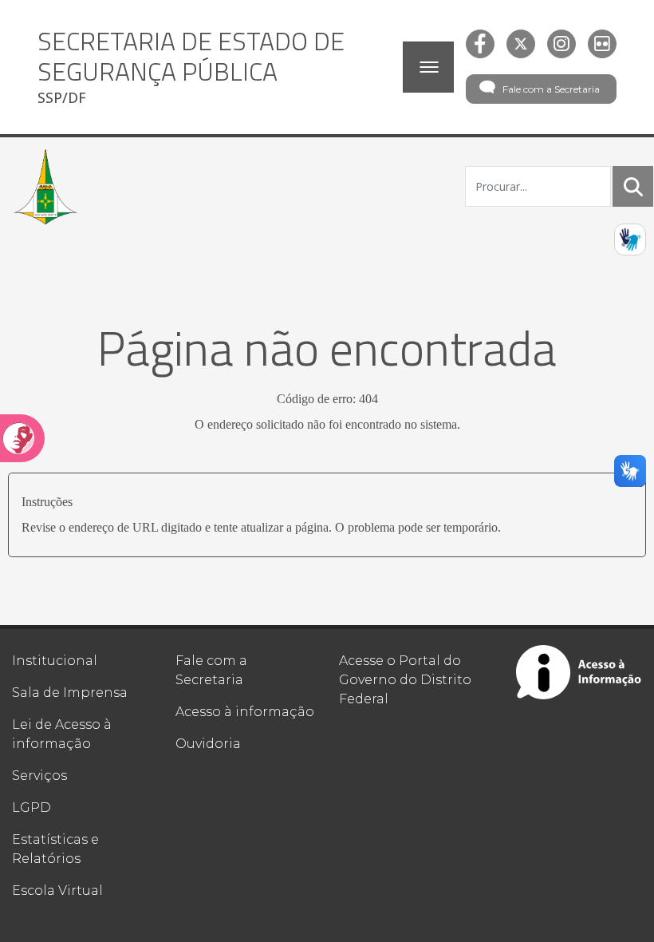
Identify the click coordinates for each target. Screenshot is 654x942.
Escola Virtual (57, 890)
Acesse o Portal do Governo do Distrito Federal (405, 679)
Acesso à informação (244, 711)
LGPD (31, 807)
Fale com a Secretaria (551, 89)
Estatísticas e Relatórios (55, 849)
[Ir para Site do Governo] (45, 187)
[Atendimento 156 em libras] (630, 239)
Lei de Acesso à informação (62, 734)
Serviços (39, 775)
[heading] (214, 67)
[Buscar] (633, 187)
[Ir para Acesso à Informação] (579, 672)
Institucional (54, 660)
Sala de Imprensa (70, 692)
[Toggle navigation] (428, 67)
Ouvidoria (208, 743)
